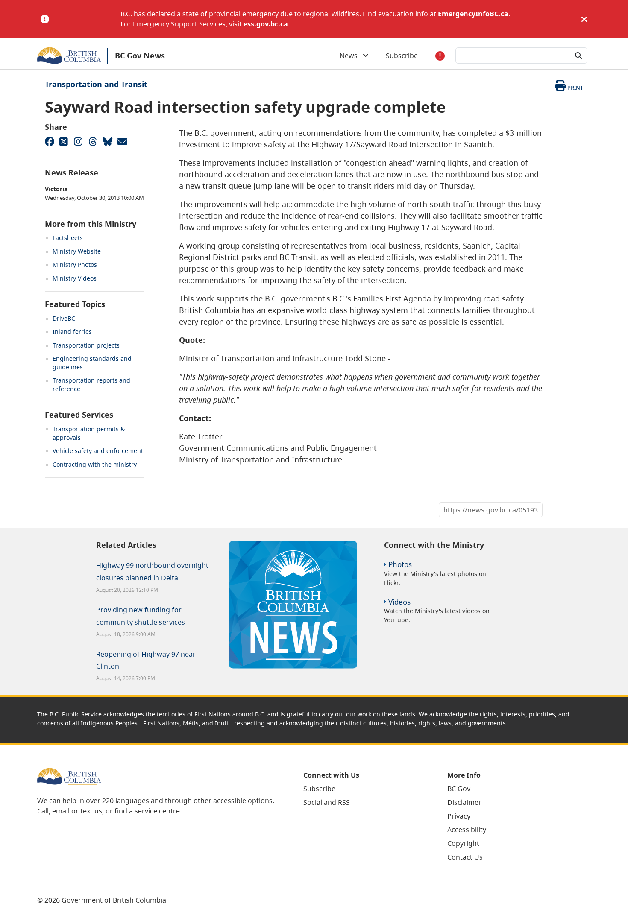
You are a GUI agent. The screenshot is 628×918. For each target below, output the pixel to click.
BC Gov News (140, 55)
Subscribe (402, 55)
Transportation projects (86, 345)
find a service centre (147, 811)
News (351, 55)
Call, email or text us (69, 811)
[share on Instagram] (78, 141)
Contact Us (465, 857)
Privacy (458, 816)
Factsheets (68, 238)
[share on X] (63, 141)
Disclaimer (464, 802)
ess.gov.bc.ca (266, 24)
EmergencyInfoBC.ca (473, 13)
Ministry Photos (75, 264)
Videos (399, 602)
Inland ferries (72, 331)
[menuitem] (364, 789)
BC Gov (458, 788)
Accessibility (466, 829)
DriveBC (64, 318)
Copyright (463, 843)
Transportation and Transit (96, 84)
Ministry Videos (75, 278)
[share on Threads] (92, 141)
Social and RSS (326, 802)
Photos (400, 564)
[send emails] (121, 141)
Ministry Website (77, 251)
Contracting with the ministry (95, 464)
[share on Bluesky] (107, 141)
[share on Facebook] (49, 141)
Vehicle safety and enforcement (98, 451)
